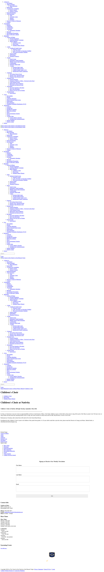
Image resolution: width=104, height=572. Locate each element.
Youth (2, 436)
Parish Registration (8, 448)
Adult (2, 434)
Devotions (3, 440)
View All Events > (4, 548)
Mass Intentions (7, 449)
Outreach (3, 437)
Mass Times (6, 445)
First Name (19, 465)
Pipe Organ (6, 397)
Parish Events (4, 441)
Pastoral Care (4, 439)
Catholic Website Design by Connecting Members (13, 570)
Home (2, 388)
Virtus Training (7, 453)
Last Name (19, 475)
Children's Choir (8, 396)
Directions (6, 447)
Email (17, 484)
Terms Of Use (47, 569)
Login (2, 256)
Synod (5, 452)
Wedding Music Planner (9, 398)
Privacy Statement (38, 569)
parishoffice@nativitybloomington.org (13, 512)
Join (52, 496)
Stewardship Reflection (9, 451)
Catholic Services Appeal (10, 455)
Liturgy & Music (5, 433)
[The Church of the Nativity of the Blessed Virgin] (13, 125)
